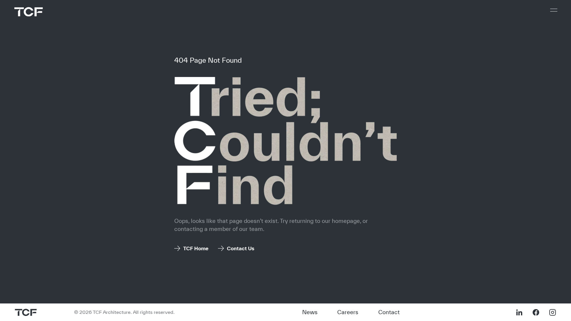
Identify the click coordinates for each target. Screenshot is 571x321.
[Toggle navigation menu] (553, 10)
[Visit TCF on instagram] (552, 312)
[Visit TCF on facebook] (535, 312)
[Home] (28, 11)
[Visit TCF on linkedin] (519, 312)
